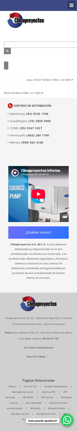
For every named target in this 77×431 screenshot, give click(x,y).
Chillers (12, 386)
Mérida (14, 142)
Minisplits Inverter (46, 413)
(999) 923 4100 (32, 142)
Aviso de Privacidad (54, 324)
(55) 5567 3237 (31, 128)
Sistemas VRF (48, 391)
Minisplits (35, 408)
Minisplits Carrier (20, 413)
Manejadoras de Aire (23, 391)
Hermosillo (17, 135)
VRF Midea (28, 397)
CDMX (14, 128)
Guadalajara (18, 121)
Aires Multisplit (34, 402)
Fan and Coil (30, 386)
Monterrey (17, 114)
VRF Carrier (47, 397)
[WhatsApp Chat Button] (67, 420)
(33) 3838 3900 (39, 121)
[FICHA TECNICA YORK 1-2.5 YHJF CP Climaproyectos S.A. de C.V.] (25, 20)
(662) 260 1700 (38, 135)
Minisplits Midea (56, 408)
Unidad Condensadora (56, 386)
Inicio (30, 80)
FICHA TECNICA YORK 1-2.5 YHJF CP (24, 93)
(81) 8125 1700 (37, 114)
